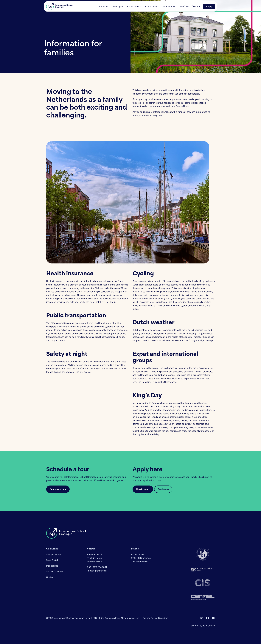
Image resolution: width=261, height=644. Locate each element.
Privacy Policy (150, 618)
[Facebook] (207, 618)
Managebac (52, 565)
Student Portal (53, 554)
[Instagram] (201, 618)
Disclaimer (163, 618)
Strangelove (209, 625)
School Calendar (54, 571)
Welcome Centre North (177, 106)
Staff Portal (52, 560)
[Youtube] (213, 618)
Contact (50, 577)
